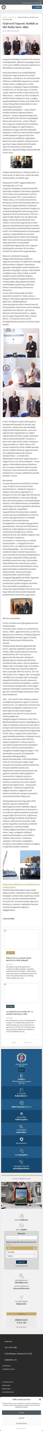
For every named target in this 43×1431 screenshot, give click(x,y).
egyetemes (10, 953)
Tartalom (10, 1256)
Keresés (21, 1262)
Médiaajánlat (6, 1389)
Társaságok (10, 1252)
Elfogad (21, 1412)
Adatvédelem (6, 1366)
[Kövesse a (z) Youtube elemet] (5, 2)
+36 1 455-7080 (10, 1347)
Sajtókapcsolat (7, 1382)
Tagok (9, 1248)
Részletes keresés (22, 1266)
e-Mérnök (38, 7)
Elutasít (21, 1418)
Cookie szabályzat (20, 1428)
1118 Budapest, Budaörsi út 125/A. (18, 1353)
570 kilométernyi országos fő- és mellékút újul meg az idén (19, 1012)
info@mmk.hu (8, 1341)
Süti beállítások (21, 1423)
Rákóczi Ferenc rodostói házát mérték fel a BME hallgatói (18, 959)
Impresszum (6, 1385)
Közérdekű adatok (8, 1369)
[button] (40, 1399)
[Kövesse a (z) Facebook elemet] (2, 2)
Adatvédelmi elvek (8, 1392)
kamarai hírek (15, 31)
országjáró (10, 1006)
